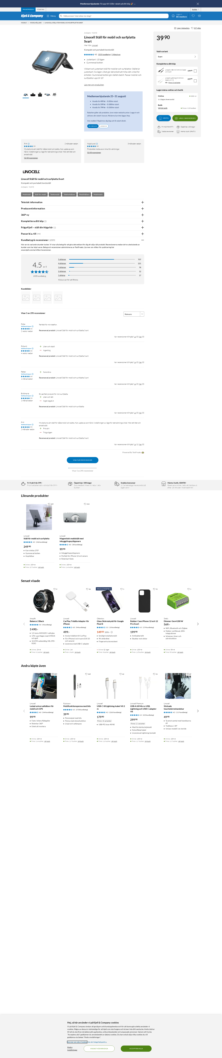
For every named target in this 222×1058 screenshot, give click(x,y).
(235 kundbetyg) (148, 715)
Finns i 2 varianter (174, 83)
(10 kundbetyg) (114, 627)
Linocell (95, 45)
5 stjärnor (62, 259)
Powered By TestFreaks (131, 452)
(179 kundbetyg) (148, 627)
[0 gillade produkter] (193, 16)
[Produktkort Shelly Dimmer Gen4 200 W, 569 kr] (178, 601)
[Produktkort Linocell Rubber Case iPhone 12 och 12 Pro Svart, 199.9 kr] (144, 601)
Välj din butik (162, 108)
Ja (135, 337)
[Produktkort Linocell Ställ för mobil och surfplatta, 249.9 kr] (39, 517)
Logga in (103, 126)
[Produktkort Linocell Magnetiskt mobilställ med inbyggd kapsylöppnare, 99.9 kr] (75, 517)
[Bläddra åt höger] (198, 624)
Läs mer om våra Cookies (77, 1042)
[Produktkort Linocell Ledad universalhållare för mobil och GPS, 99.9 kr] (44, 686)
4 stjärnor (62, 263)
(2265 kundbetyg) (115, 712)
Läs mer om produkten (94, 84)
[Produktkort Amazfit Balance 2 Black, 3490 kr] (44, 601)
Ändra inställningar (72, 1048)
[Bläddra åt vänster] (24, 624)
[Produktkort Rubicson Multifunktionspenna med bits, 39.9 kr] (77, 686)
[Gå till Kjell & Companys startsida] (33, 15)
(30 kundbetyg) (77, 545)
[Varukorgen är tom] (199, 16)
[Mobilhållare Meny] (43, 23)
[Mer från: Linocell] (31, 173)
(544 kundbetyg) (47, 712)
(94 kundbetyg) (81, 627)
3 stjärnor (62, 267)
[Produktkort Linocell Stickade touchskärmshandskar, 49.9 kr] (178, 686)
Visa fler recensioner (82, 460)
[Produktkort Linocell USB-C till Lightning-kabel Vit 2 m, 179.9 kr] (111, 686)
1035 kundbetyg (104, 54)
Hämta (166, 118)
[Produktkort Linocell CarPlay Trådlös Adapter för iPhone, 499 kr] (77, 601)
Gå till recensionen (31, 158)
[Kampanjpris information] (112, 632)
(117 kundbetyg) (181, 712)
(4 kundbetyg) (47, 625)
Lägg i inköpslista (183, 28)
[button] (26, 95)
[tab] (28, 9)
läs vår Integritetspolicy (97, 1042)
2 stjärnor (62, 271)
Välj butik (41, 567)
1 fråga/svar (116, 54)
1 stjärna (61, 275)
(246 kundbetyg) (41, 542)
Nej (140, 337)
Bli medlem (93, 126)
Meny (53, 16)
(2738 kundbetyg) (82, 710)
